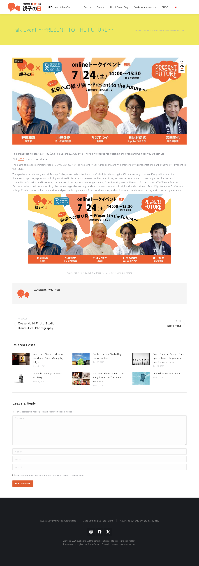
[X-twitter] (108, 532)
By (93, 272)
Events (18, 61)
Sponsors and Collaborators (98, 520)
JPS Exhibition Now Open (166, 373)
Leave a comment (124, 272)
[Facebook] (99, 532)
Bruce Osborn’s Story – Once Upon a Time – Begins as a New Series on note (168, 358)
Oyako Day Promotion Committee (58, 520)
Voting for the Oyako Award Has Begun (47, 375)
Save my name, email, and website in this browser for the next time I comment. (50, 475)
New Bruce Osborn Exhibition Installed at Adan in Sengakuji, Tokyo (48, 358)
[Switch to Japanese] (175, 7)
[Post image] (21, 359)
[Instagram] (91, 532)
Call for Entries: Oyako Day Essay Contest (107, 356)
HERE (21, 159)
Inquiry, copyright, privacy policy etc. (139, 520)
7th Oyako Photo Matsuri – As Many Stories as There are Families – (108, 377)
